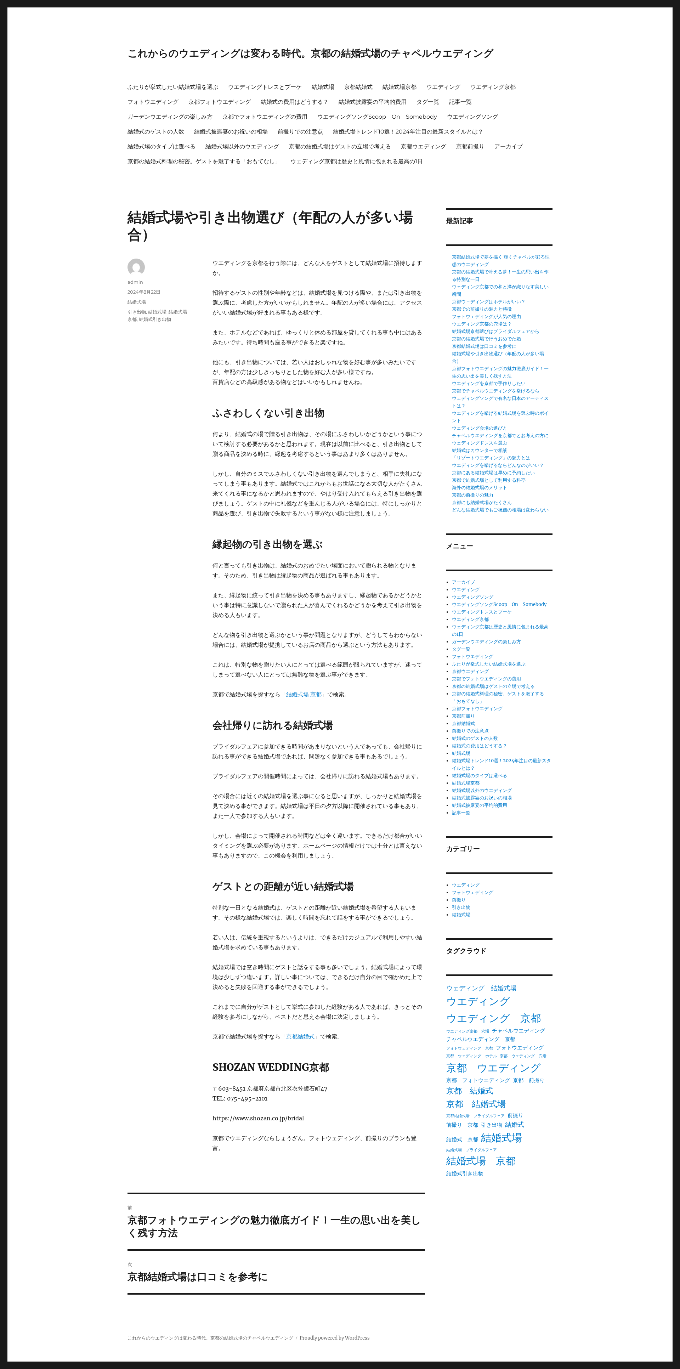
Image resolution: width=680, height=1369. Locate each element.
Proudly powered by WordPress (335, 1338)
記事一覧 (460, 101)
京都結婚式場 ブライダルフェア (475, 1116)
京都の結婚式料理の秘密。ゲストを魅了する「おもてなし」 (204, 161)
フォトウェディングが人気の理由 (486, 316)
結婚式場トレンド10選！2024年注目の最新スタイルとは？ (408, 131)
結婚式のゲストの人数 (156, 131)
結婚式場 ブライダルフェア (471, 1150)
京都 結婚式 (469, 1091)
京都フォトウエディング (219, 101)
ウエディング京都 (493, 87)
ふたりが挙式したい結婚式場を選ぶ (173, 87)
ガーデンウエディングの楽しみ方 (170, 116)
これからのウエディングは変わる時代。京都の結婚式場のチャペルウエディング (311, 53)
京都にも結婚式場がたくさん (482, 502)
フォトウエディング (153, 101)
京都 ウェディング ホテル (471, 1056)
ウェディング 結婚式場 (481, 988)
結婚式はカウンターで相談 (479, 450)
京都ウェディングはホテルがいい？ (489, 302)
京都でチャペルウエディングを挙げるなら (495, 391)
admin (135, 282)
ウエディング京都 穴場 (467, 1031)
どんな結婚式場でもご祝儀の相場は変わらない (500, 510)
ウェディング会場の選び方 (479, 428)
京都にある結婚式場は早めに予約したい (493, 473)
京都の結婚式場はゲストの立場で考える (340, 146)
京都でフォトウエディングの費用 (264, 116)
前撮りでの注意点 (300, 131)
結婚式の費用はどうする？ (295, 101)
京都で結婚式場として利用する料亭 (489, 480)
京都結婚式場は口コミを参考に (484, 346)
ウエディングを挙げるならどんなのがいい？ (498, 465)
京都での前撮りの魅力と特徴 (482, 309)
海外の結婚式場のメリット (479, 488)
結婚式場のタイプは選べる (162, 146)
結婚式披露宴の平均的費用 (373, 101)
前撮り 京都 (462, 1124)
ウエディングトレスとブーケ (265, 87)
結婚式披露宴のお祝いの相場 (231, 131)
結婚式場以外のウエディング (242, 146)
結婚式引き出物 (155, 319)
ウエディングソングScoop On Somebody (377, 116)
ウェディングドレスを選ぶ (479, 443)
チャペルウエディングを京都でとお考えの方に (500, 435)
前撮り (459, 900)
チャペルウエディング (518, 1030)
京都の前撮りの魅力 (472, 495)
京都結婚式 (358, 87)
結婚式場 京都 (304, 694)
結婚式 (514, 1124)
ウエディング (443, 87)
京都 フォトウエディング (478, 1080)
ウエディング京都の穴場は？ (482, 324)
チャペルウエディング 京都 (480, 1039)
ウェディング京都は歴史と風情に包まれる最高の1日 (356, 161)
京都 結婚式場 (476, 1103)
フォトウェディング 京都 (469, 1048)
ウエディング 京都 (493, 1018)
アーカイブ (508, 146)
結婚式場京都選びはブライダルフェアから (495, 331)
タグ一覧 (427, 101)
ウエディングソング (472, 116)
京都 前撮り (529, 1080)
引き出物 (137, 312)
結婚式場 (323, 87)
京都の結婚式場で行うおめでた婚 (486, 339)
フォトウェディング (472, 892)
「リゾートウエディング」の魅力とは (491, 458)
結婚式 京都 (462, 1139)
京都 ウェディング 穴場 (523, 1056)
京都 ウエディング (493, 1067)
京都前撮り (470, 146)
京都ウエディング (423, 146)
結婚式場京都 (399, 87)
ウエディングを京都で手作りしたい (489, 383)
